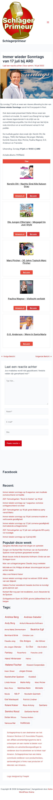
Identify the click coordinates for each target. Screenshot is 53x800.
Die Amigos (25, 641)
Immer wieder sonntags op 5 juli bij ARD (19, 537)
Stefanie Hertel (31, 711)
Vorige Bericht (8, 356)
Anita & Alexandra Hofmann (31, 623)
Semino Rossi (12, 711)
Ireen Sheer (10, 671)
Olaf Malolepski (11, 699)
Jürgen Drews (25, 671)
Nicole (7, 694)
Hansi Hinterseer (13, 658)
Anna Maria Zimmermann (15, 629)
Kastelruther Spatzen (14, 677)
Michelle (39, 688)
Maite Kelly (25, 682)
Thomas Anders (27, 717)
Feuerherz (21, 652)
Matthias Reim (24, 688)
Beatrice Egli (37, 629)
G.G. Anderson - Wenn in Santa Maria (26, 334)
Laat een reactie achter (12, 66)
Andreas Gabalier (32, 617)
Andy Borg (10, 623)
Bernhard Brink (11, 635)
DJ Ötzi (29, 647)
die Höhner (40, 641)
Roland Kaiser (11, 705)
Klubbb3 (32, 677)
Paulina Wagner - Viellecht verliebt (26, 298)
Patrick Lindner (30, 699)
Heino (28, 658)
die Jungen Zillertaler (12, 647)
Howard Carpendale (35, 665)
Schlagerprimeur (14, 41)
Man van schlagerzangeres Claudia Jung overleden (24, 563)
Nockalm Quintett (32, 694)
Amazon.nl (19, 196)
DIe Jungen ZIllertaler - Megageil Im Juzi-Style (27, 223)
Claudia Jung (10, 641)
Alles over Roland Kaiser (13, 574)
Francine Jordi (36, 653)
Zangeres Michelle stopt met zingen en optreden (23, 546)
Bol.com (33, 196)
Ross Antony (28, 705)
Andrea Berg (12, 617)
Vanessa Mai (10, 723)
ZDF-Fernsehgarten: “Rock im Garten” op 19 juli (22, 499)
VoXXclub (25, 723)
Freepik (26, 776)
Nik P (17, 694)
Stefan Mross (10, 717)
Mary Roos (8, 688)
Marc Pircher (40, 682)
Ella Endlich (42, 647)
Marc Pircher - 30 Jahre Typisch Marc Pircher (26, 261)
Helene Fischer (13, 664)
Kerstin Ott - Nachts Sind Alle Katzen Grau (26, 185)
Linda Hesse (10, 682)
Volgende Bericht (43, 356)
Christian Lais (28, 635)
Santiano (43, 705)
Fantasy (8, 652)
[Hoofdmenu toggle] (48, 22)
